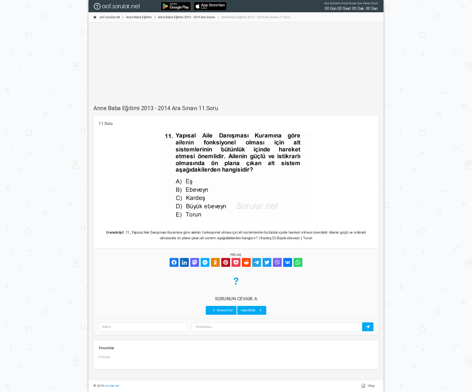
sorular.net (111, 386)
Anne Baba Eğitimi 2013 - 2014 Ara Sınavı (186, 17)
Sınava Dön (224, 310)
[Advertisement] (236, 60)
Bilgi (371, 386)
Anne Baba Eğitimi (139, 17)
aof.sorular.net (109, 17)
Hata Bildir (248, 310)
